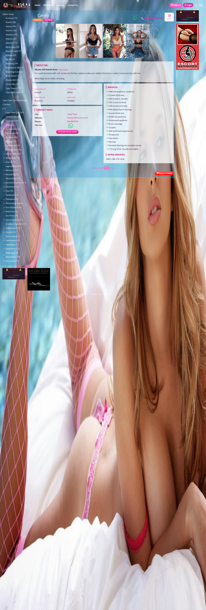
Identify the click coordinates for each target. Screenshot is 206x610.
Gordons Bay (11, 149)
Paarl (8, 191)
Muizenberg (11, 178)
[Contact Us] (201, 5)
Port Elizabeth (12, 207)
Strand (9, 232)
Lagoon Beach (12, 166)
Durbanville (11, 129)
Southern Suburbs (14, 224)
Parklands (10, 195)
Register (177, 5)
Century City (11, 116)
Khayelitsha (11, 158)
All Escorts (48, 5)
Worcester (10, 261)
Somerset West (12, 220)
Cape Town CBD (13, 112)
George (9, 141)
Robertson (10, 211)
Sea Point (10, 215)
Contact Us (73, 5)
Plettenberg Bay (13, 203)
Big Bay (9, 59)
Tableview (10, 244)
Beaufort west (12, 51)
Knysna (9, 162)
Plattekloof (10, 199)
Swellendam (11, 240)
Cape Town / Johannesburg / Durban (14, 102)
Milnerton (10, 170)
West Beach (11, 257)
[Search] (196, 5)
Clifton (9, 125)
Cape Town (63, 69)
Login (189, 5)
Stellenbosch (11, 228)
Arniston (9, 18)
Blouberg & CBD (13, 67)
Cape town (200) (13, 92)
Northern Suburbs (14, 182)
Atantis (9, 22)
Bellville (9, 55)
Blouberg (10, 63)
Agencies (60, 5)
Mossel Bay (11, 174)
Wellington (10, 253)
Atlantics (9, 34)
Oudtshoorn (11, 186)
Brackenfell (11, 80)
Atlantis (9, 39)
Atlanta (9, 26)
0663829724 (153, 18)
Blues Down (11, 76)
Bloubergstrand (13, 71)
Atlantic (9, 30)
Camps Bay (11, 84)
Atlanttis (9, 43)
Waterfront (11, 248)
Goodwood (11, 145)
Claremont (10, 120)
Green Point (11, 153)
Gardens (9, 137)
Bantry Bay (10, 47)
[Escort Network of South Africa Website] (187, 69)
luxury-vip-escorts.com (77, 117)
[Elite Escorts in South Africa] (38, 289)
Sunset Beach (12, 236)
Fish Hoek (10, 133)
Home (37, 5)
